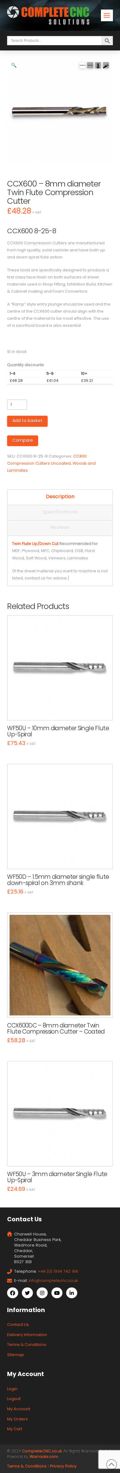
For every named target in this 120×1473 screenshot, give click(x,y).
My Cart (14, 1428)
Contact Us (18, 1324)
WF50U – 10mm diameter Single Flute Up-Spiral (58, 731)
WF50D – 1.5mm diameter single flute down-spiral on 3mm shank (58, 880)
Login (12, 1388)
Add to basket (27, 421)
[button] (107, 15)
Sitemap (15, 1354)
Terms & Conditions (26, 1344)
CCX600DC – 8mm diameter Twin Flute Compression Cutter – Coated (56, 1028)
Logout (14, 1398)
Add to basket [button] (62, 709)
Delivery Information (27, 1334)
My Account (18, 1408)
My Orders (17, 1419)
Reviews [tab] (60, 527)
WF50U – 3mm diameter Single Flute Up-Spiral (57, 1177)
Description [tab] (60, 496)
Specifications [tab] (60, 511)
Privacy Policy (63, 1466)
